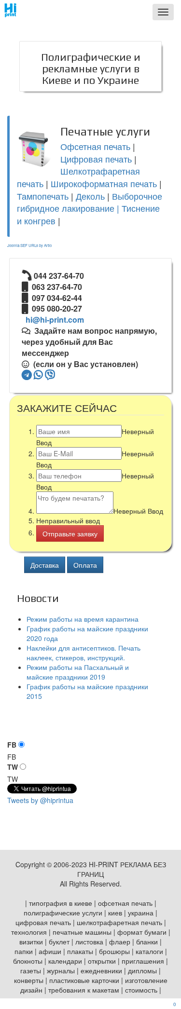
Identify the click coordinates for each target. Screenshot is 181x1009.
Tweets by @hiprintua (40, 800)
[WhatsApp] (38, 374)
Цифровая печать (96, 158)
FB (11, 745)
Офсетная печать (95, 146)
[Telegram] (27, 374)
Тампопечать (43, 196)
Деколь (90, 196)
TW (12, 767)
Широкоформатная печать (104, 183)
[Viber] (50, 374)
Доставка (44, 565)
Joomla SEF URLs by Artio (29, 245)
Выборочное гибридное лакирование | (89, 202)
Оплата (85, 565)
